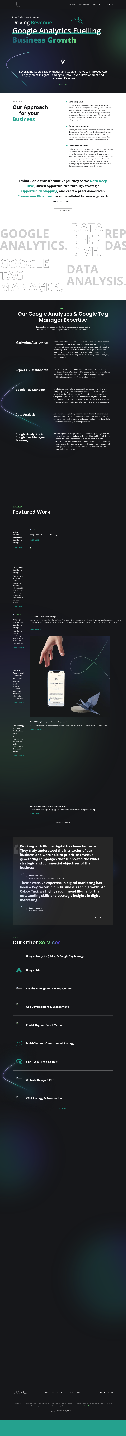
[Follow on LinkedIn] (100, 1392)
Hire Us (63, 85)
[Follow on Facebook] (104, 1392)
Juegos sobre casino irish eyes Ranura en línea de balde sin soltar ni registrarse (85, 1313)
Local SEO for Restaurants (88, 1406)
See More (63, 1109)
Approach (64, 1392)
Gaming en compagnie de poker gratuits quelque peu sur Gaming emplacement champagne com (30, 1315)
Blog (71, 1392)
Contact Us (109, 4)
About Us (96, 4)
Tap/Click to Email (25, 1211)
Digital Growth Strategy (17, 537)
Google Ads (43, 535)
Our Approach (84, 4)
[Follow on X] (108, 1392)
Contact (78, 1392)
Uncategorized (17, 1253)
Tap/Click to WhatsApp (50, 1196)
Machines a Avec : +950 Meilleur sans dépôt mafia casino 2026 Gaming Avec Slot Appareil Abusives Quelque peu (30, 1264)
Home (47, 1392)
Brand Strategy (48, 722)
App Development (49, 806)
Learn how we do (63, 211)
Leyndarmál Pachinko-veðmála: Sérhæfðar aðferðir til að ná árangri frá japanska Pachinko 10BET (85, 1264)
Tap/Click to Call (25, 1196)
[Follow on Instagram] (111, 1392)
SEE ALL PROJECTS (63, 822)
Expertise (70, 4)
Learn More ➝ (18, 548)
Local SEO (18, 570)
